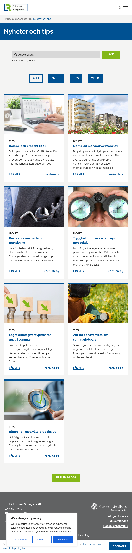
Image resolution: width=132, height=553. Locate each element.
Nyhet (56, 78)
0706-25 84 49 (17, 509)
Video (95, 78)
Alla (36, 78)
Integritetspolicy (118, 516)
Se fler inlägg (66, 477)
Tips (76, 78)
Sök (111, 54)
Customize (21, 539)
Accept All (62, 539)
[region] (41, 530)
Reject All (42, 539)
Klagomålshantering (115, 526)
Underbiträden (119, 521)
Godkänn (119, 546)
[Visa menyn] (125, 7)
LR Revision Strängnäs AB (17, 19)
